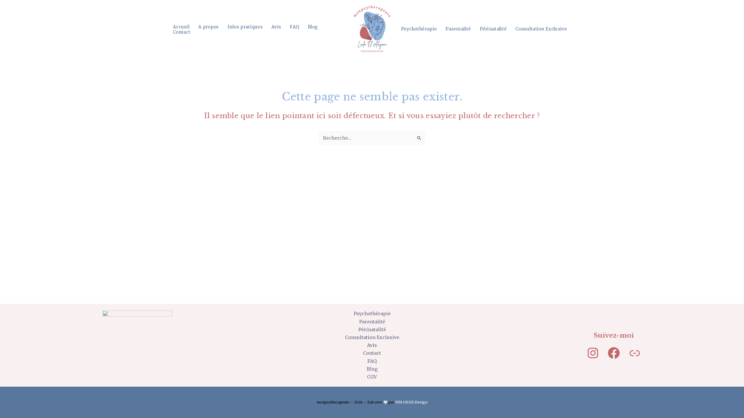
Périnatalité (493, 29)
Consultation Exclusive (541, 29)
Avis (276, 27)
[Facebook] (614, 353)
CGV (372, 377)
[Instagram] (593, 353)
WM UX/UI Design (411, 402)
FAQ (294, 27)
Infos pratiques (245, 27)
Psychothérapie (419, 29)
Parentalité (458, 29)
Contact (181, 32)
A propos (208, 27)
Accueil (181, 27)
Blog (313, 27)
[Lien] (635, 353)
